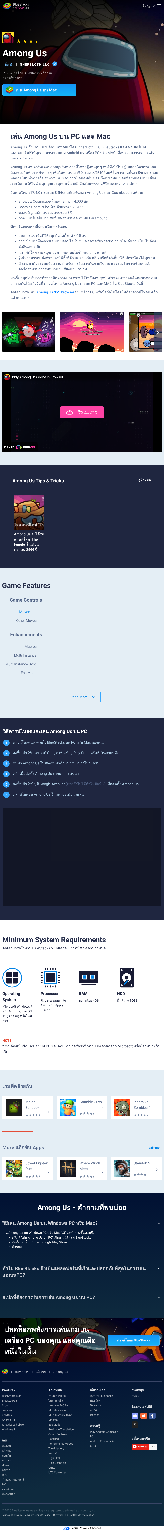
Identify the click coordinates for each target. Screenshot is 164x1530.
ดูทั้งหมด (144, 480)
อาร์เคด (6, 1460)
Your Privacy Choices (86, 1528)
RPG (4, 1474)
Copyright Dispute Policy (37, 1515)
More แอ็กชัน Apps (23, 1147)
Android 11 (8, 1419)
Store (5, 1405)
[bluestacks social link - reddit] (143, 1416)
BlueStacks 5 (10, 1400)
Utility (51, 1467)
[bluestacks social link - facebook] (152, 1416)
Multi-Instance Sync (60, 1415)
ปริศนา (6, 1465)
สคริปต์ (52, 1453)
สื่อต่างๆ (95, 1415)
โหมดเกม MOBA (58, 1405)
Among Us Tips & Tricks (38, 481)
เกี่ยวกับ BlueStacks (101, 1395)
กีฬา (4, 1484)
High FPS (53, 1458)
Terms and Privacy (12, 1515)
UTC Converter (57, 1472)
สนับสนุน (138, 1390)
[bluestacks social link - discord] (135, 1416)
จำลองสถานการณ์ (13, 1479)
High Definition (57, 1462)
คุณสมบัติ (55, 1390)
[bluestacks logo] (16, 6)
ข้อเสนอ (7, 1410)
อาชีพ (93, 1410)
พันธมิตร (95, 1400)
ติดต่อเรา (95, 1405)
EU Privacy (57, 1515)
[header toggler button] (159, 6)
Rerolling (53, 1438)
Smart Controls (57, 1434)
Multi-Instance (57, 1410)
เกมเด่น (6, 1446)
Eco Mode (54, 1424)
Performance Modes (60, 1443)
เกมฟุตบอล (8, 1494)
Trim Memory (56, 1448)
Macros (53, 1419)
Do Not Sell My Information (79, 1515)
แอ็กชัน (8, 64)
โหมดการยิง (55, 1400)
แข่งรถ (6, 1470)
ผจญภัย (6, 1455)
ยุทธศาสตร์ (8, 1489)
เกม (4, 1440)
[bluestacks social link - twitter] (135, 1424)
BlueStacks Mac (11, 1395)
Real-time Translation (61, 1429)
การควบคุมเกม (57, 1395)
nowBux (7, 1415)
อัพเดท (135, 1395)
